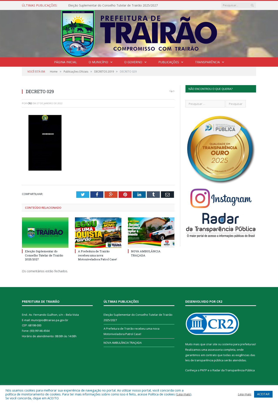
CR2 (30, 103)
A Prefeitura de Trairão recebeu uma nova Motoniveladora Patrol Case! (97, 255)
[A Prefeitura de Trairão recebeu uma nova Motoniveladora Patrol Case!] (98, 232)
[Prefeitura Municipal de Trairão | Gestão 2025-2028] (139, 32)
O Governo (133, 62)
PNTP (203, 370)
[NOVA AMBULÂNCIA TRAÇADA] (151, 232)
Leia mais (183, 394)
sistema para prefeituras (238, 344)
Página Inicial (65, 62)
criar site (211, 344)
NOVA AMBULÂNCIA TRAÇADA (123, 343)
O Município (98, 62)
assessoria (215, 350)
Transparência (207, 62)
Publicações (168, 62)
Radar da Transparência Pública (233, 370)
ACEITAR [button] (263, 394)
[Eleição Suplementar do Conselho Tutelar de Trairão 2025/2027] (45, 232)
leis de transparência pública (204, 360)
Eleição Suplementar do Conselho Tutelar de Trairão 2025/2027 (113, 5)
